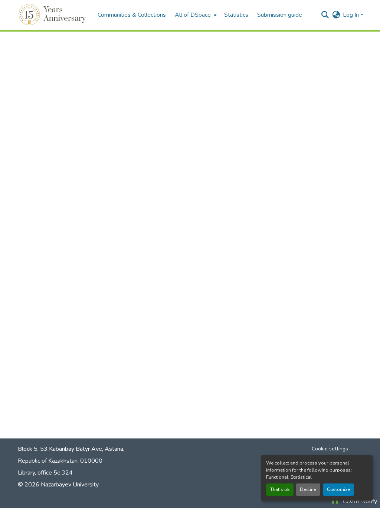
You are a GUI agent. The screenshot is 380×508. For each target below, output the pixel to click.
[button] (53, 15)
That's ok (279, 489)
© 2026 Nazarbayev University (58, 485)
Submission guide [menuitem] (279, 15)
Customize (338, 489)
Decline (308, 489)
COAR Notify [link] (360, 501)
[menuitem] (195, 15)
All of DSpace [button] (193, 15)
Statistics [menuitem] (236, 15)
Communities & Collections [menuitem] (132, 15)
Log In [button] (351, 15)
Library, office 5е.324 (45, 473)
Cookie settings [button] (330, 448)
